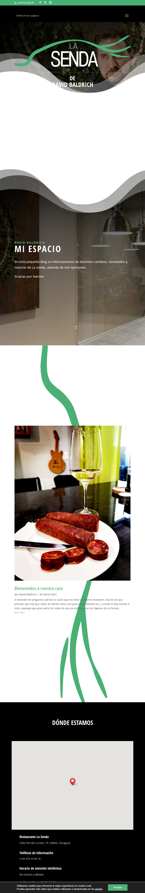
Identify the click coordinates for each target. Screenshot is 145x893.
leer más (19, 612)
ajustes (98, 889)
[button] (73, 781)
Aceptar (117, 887)
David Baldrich (28, 594)
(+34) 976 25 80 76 (30, 858)
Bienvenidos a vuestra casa (38, 588)
